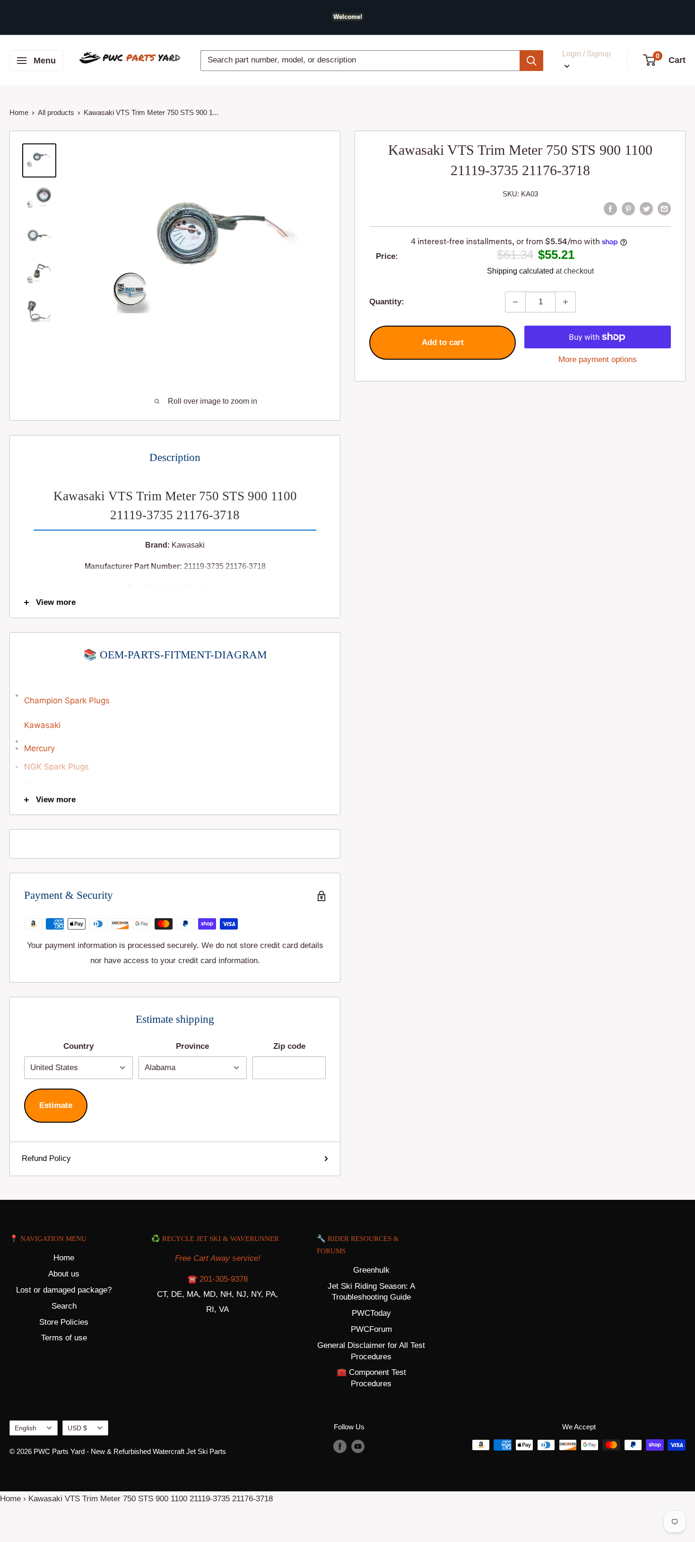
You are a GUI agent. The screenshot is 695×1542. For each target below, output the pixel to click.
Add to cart (443, 342)
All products (56, 112)
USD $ (77, 1428)
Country (78, 1046)
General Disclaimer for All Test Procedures (371, 1351)
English (25, 1428)
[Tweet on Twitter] (646, 208)
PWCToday (371, 1313)
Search (64, 1306)
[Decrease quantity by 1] (515, 302)
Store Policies (63, 1322)
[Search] (531, 60)
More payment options (597, 359)
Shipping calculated (520, 271)
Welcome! (347, 16)
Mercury (39, 748)
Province (192, 1046)
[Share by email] (664, 208)
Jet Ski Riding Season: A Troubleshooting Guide (371, 1292)
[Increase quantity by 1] (565, 302)
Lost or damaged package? (64, 1289)
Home (18, 112)
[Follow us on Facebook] (340, 1446)
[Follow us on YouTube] (358, 1446)
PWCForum (371, 1329)
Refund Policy (46, 1158)
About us (63, 1273)
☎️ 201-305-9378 (217, 1279)
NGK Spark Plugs (56, 766)
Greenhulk (371, 1270)
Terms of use (64, 1337)
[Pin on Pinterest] (628, 208)
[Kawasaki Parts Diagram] (175, 690)
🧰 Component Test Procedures (371, 1378)
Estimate (55, 1105)
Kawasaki (42, 725)
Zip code (289, 1046)
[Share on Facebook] (610, 208)
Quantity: (386, 301)
